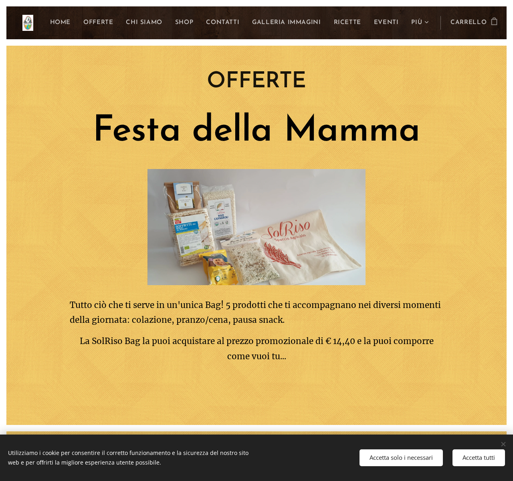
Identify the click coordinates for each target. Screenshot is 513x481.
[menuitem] (62, 23)
